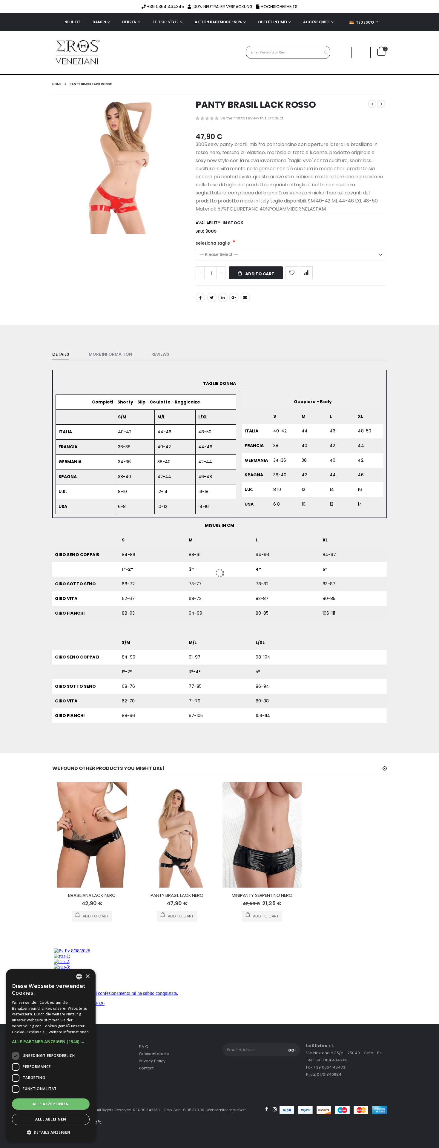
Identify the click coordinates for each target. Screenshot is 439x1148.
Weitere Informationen (69, 1032)
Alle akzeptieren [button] (51, 1103)
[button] (51, 1041)
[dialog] (51, 1055)
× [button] (87, 976)
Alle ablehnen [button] (50, 1119)
